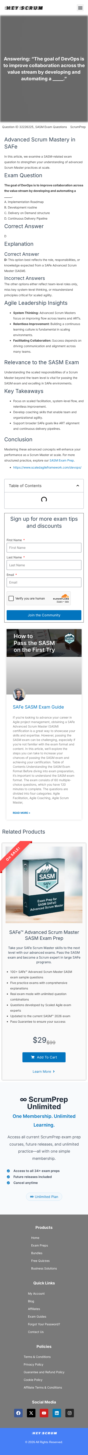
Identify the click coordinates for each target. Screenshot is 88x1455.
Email (11, 575)
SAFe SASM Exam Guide (38, 707)
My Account (36, 1293)
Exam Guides (37, 1316)
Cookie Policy (33, 1380)
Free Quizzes (40, 1260)
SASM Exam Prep (62, 460)
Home (35, 1237)
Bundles (36, 1253)
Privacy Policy (33, 1364)
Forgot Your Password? (44, 1324)
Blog (31, 1301)
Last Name (15, 557)
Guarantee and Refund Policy (44, 1372)
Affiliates (34, 1309)
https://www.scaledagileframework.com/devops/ (47, 467)
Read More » (21, 812)
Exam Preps (39, 1245)
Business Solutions (44, 1268)
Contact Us (36, 1332)
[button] (80, 7)
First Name (15, 540)
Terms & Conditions (37, 1357)
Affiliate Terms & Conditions (43, 1387)
